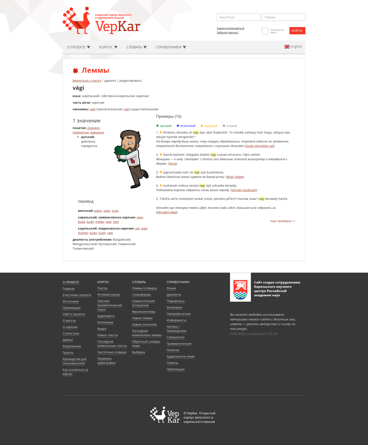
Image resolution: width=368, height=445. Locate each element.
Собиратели (175, 337)
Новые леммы (142, 318)
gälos (98, 211)
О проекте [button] (76, 47)
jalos (107, 211)
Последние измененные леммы (147, 333)
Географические (179, 314)
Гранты (68, 352)
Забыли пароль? (228, 32)
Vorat (172, 163)
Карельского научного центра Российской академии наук (273, 290)
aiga (140, 217)
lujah (102, 233)
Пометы (172, 363)
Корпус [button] (106, 47)
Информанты (176, 320)
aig (137, 228)
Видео (101, 329)
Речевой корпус (109, 294)
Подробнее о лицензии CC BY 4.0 (254, 333)
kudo (90, 222)
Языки (171, 288)
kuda (81, 222)
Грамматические (179, 344)
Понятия (173, 350)
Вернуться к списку (87, 81)
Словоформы (141, 294)
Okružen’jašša (167, 212)
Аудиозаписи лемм (180, 356)
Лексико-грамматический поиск (109, 305)
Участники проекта (77, 295)
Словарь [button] (134, 47)
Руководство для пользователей (74, 361)
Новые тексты (107, 335)
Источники (71, 301)
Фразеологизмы (143, 312)
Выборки (138, 352)
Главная (69, 288)
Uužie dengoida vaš (260, 146)
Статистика (71, 333)
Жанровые (174, 307)
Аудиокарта (105, 316)
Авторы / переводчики (176, 328)
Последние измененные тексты (112, 343)
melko (99, 222)
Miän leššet (235, 177)
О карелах (70, 327)
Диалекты (174, 294)
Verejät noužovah (243, 190)
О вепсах (69, 320)
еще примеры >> (282, 221)
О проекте (71, 282)
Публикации (71, 308)
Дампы (68, 340)
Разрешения (72, 346)
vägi (93, 109)
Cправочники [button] (169, 47)
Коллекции (105, 322)
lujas (115, 211)
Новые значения (144, 324)
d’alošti (83, 233)
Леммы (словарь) (144, 288)
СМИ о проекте (74, 314)
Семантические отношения (143, 303)
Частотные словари (111, 352)
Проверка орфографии (106, 360)
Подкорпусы (176, 301)
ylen (116, 222)
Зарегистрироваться (230, 28)
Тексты (102, 288)
